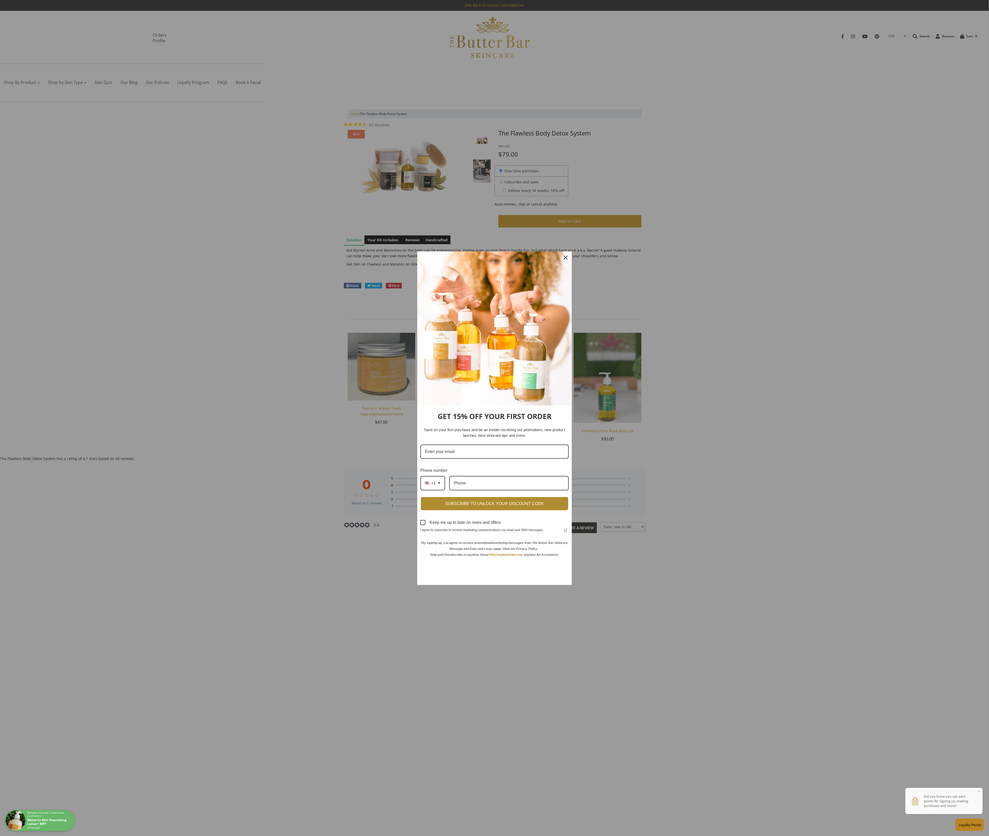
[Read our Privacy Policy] (565, 530)
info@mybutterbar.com (506, 555)
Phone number (433, 470)
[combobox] (432, 483)
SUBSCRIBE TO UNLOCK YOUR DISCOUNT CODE (494, 503)
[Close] (565, 257)
